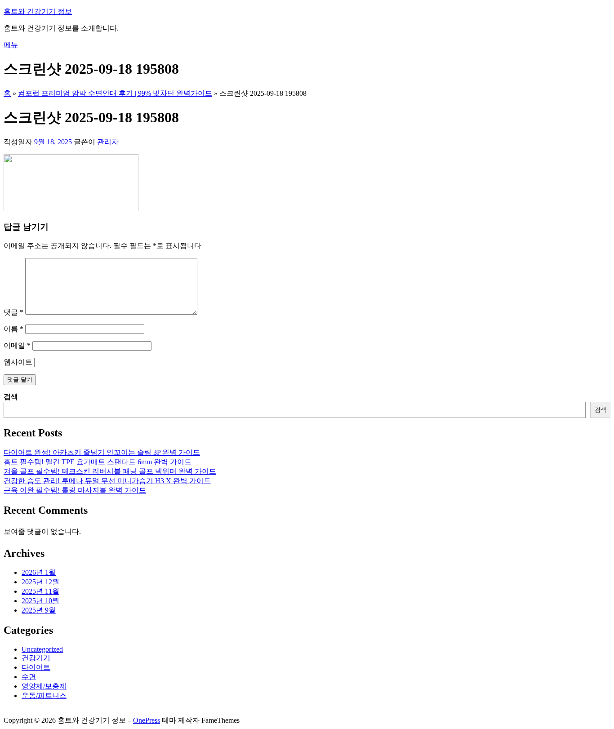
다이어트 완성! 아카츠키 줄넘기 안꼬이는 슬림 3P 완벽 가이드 (102, 452)
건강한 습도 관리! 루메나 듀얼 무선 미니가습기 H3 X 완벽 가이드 (107, 481)
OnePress (146, 720)
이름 (13, 329)
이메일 (17, 345)
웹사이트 (18, 362)
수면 (29, 676)
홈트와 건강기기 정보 (38, 11)
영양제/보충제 (44, 686)
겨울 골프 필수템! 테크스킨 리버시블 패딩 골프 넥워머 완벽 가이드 (110, 471)
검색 (11, 396)
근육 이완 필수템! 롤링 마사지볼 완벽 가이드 (75, 490)
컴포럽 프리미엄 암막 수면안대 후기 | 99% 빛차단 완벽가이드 (115, 93)
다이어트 (36, 667)
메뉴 (11, 45)
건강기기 (36, 658)
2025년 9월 (39, 610)
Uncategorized (42, 649)
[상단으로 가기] (6, 712)
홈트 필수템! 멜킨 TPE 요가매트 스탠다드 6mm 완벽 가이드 (97, 462)
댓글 (13, 312)
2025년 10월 (40, 601)
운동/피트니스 (44, 695)
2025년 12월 (40, 582)
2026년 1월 (39, 572)
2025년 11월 (40, 591)
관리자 (108, 142)
